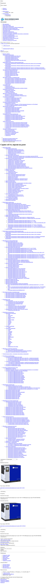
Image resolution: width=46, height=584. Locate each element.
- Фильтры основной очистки (14, 189)
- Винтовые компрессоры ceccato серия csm (16, 273)
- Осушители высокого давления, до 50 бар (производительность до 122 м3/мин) (21, 369)
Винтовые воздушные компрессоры (10, 28)
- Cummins (10, 332)
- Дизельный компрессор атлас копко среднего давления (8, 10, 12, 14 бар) (23, 388)
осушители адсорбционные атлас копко (13, 97)
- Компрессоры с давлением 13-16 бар (15, 161)
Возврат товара (6, 556)
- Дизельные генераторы (13, 198)
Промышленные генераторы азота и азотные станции (16, 88)
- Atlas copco (10, 315)
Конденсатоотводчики (9, 130)
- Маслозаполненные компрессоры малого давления (18, 166)
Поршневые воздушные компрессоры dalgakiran (15, 118)
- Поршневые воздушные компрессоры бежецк (14, 414)
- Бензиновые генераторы (10, 313)
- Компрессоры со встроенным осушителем (16, 164)
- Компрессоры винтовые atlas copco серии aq (17, 204)
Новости (4, 8)
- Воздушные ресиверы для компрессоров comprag (15, 296)
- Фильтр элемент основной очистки (15, 184)
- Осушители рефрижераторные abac (15, 371)
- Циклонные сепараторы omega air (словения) (17, 455)
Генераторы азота (8, 86)
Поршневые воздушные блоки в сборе (13, 114)
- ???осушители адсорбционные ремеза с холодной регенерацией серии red (23, 363)
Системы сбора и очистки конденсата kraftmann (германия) (17, 125)
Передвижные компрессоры (8, 37)
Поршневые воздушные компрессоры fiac (13, 119)
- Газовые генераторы (9, 170)
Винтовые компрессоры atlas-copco (12, 72)
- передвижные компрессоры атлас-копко (13, 385)
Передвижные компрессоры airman (12, 108)
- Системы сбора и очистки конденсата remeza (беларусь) (17, 422)
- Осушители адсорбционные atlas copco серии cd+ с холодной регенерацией (23, 360)
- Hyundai (10, 321)
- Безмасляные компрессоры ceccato (12, 209)
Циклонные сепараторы (10, 134)
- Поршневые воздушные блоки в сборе (13, 401)
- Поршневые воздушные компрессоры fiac (14, 410)
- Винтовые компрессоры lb (13, 265)
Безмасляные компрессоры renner (12, 59)
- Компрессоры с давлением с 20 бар (15, 162)
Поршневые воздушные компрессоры (10, 38)
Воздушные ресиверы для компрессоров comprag (15, 81)
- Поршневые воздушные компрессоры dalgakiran (15, 409)
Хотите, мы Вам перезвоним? (13, 43)
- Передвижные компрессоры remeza (12, 396)
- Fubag (9, 318)
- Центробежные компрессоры (11, 199)
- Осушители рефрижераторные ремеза (16, 382)
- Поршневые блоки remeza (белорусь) (15, 406)
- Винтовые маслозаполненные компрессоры (14, 158)
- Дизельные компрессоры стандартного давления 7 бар (19, 386)
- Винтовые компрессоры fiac (11, 281)
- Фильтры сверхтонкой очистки (14, 191)
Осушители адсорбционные (8, 34)
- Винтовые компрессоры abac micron (15, 244)
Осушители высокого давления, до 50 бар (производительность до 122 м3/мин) (21, 104)
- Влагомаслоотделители (10, 169)
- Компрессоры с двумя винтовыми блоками (17, 163)
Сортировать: (3, 459)
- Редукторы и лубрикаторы (11, 442)
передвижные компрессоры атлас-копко (13, 107)
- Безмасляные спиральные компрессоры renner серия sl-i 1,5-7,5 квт (21, 220)
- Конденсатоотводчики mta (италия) (15, 434)
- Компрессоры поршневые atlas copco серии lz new (18, 207)
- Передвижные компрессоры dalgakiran (13, 394)
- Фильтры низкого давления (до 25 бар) (16, 440)
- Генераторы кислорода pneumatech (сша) (16, 308)
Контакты (5, 9)
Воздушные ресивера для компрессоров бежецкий (15, 78)
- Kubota (9, 341)
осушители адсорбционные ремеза (12, 98)
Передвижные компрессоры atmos (12, 109)
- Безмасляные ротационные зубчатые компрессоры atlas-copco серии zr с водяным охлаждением (25, 236)
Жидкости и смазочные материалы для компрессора (15, 95)
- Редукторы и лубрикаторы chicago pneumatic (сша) (18, 445)
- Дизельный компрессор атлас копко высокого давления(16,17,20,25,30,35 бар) (24, 387)
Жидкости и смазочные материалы (10, 32)
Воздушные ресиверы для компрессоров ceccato (15, 80)
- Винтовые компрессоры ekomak (12, 280)
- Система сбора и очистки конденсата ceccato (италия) (16, 418)
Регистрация (7, 14)
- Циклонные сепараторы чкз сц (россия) (16, 457)
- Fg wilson (10, 334)
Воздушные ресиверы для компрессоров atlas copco (15, 79)
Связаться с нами (6, 555)
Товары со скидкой (7, 560)
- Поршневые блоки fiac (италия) (14, 403)
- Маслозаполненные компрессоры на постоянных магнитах (20, 167)
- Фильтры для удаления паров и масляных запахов (18, 188)
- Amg (9, 314)
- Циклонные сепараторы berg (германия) (16, 449)
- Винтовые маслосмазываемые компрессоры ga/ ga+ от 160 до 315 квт (22, 249)
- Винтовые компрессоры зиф (11, 282)
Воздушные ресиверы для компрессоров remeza (15, 82)
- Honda (9, 320)
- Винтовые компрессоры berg (11, 258)
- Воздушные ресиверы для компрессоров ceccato (15, 295)
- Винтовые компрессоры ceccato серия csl (16, 272)
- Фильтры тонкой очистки (13, 192)
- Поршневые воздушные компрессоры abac (14, 408)
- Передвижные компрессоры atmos (12, 391)
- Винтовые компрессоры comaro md (15, 264)
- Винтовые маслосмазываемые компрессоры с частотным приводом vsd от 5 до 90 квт (25, 255)
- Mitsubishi (10, 342)
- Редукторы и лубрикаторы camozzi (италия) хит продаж (19, 444)
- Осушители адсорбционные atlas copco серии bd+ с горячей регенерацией (23, 358)
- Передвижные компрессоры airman (12, 390)
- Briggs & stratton (11, 317)
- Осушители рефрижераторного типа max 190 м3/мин (16, 370)
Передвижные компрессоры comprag (12, 111)
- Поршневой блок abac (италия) (14, 402)
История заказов (6, 565)
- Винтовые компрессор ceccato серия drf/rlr (16, 268)
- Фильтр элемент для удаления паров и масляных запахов (19, 183)
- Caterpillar (10, 331)
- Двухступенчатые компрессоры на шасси (16, 175)
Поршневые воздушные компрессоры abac (14, 117)
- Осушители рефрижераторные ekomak (16, 378)
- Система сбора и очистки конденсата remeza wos (18, 423)
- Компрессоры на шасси (13, 177)
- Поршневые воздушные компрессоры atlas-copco (15, 407)
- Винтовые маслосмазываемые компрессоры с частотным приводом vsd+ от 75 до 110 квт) (26, 257)
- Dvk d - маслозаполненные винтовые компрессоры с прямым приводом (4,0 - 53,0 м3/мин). (27, 286)
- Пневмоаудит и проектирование (12, 441)
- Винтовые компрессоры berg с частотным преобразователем (20, 262)
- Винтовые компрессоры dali (11, 279)
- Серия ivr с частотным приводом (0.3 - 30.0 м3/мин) (18, 278)
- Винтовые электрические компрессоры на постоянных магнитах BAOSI (23, 156)
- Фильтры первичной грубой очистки (15, 190)
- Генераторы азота (11, 171)
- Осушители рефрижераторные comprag (16, 376)
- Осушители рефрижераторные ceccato (16, 375)
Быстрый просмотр (4, 462)
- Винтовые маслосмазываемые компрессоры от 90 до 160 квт (20, 251)
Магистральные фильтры (10, 131)
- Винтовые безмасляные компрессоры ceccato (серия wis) (19, 210)
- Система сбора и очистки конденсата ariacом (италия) (16, 417)
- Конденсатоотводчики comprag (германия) (17, 432)
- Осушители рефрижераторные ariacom (16, 372)
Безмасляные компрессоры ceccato (12, 57)
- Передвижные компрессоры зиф (12, 397)
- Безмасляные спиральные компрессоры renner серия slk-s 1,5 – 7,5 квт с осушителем (25, 225)
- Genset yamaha (11, 319)
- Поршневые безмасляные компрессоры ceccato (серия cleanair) (21, 211)
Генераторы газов (6, 30)
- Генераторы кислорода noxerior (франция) (16, 306)
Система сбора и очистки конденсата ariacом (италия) (16, 122)
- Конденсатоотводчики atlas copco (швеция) (17, 429)
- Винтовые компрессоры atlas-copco (12, 247)
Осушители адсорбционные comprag (12, 101)
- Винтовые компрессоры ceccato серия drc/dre (17, 277)
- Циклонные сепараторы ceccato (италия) (16, 450)
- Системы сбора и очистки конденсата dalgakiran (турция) (17, 419)
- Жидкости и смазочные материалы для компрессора (16, 351)
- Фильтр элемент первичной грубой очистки (17, 185)
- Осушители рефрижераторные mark (15, 380)
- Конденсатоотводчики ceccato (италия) (16, 431)
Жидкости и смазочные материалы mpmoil (14, 94)
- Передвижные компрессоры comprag (13, 393)
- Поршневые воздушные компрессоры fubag (14, 412)
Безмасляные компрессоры (8, 26)
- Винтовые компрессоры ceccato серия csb (16, 270)
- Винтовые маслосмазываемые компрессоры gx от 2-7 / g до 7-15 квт (22, 248)
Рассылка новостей (7, 567)
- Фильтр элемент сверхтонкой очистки (16, 186)
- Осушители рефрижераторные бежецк (16, 381)
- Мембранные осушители (10, 368)
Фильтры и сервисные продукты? (10, 40)
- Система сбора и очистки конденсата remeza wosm (18, 424)
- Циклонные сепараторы (10, 200)
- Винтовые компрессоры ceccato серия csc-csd (17, 271)
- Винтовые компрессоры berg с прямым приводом (18, 259)
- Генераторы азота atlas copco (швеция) (16, 301)
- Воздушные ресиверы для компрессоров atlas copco (16, 294)
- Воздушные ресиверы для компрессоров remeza (15, 297)
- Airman (9, 329)
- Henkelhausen (11, 336)
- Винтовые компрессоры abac (11, 241)
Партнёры (5, 559)
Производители (6, 558)
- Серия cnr (10, 212)
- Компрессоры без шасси (13, 176)
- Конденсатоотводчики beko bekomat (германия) (18, 430)
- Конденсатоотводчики (10, 180)
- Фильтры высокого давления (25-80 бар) (16, 439)
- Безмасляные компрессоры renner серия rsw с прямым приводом (21, 217)
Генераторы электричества (8, 31)
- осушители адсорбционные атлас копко (13, 356)
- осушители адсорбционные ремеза (12, 361)
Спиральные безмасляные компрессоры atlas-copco (15, 60)
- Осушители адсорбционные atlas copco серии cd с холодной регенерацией (23, 359)
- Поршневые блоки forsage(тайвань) (15, 404)
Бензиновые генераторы (10, 90)
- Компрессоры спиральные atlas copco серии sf (17, 208)
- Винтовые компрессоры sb (13, 266)
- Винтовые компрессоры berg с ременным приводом (18, 261)
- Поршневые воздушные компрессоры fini (14, 411)
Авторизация (8, 15)
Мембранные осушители (10, 103)
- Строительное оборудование (11, 196)
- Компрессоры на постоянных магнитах (16, 152)
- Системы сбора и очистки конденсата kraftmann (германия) (17, 420)
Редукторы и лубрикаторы (10, 133)
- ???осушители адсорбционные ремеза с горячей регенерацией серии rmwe (23, 362)
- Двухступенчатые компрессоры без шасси (16, 174)
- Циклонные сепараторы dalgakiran (15, 453)
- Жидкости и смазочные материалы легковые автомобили (20, 350)
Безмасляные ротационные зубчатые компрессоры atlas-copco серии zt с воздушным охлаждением (25, 68)
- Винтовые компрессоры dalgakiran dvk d (16, 290)
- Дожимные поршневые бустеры (14, 159)
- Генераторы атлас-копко (13, 346)
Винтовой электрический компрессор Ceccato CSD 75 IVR (12, 487)
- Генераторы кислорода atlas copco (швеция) (17, 305)
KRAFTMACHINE (7, 25)
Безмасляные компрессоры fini (11, 58)
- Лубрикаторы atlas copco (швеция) (15, 443)
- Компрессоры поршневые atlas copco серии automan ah (19, 205)
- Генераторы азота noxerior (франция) (15, 302)
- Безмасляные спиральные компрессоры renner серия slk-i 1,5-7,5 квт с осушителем (25, 224)
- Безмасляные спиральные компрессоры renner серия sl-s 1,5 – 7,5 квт (22, 221)
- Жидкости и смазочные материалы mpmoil (14, 349)
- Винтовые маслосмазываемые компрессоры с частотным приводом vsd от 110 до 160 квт (26, 254)
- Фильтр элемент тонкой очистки (15, 187)
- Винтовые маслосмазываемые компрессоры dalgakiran (16, 283)
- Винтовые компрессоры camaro (12, 263)
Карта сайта (5, 557)
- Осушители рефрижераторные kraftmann (16, 379)
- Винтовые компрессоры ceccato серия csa (16, 269)
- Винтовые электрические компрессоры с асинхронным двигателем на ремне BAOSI (25, 157)
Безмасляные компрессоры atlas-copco (13, 55)
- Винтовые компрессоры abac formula (15, 243)
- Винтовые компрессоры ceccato (12, 267)
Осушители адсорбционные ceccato (12, 99)
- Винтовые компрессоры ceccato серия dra (16, 275)
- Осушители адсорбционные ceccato (12, 364)
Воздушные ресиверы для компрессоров (11, 29)
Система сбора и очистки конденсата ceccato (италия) (16, 123)
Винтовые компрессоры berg (11, 73)
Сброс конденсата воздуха (8, 39)
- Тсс (9, 325)
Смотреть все (8, 61)
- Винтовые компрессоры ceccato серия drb (16, 276)
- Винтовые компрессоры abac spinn (15, 246)
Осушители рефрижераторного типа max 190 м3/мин (16, 105)
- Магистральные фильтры (10, 181)
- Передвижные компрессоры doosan (12, 395)
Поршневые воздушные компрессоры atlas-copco (15, 116)
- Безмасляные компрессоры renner (12, 216)
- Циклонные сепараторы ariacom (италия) (16, 447)
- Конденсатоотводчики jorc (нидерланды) (16, 433)
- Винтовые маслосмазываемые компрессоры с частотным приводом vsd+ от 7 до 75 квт (26, 256)
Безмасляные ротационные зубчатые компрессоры (13, 27)
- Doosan (9, 333)
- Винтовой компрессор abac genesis (15, 242)
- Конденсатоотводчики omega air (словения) (17, 435)
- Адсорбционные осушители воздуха (15, 194)
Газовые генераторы (9, 91)
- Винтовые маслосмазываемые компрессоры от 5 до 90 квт (20, 250)
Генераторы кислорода (10, 87)
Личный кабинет (6, 564)
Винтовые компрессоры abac (11, 70)
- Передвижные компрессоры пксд (12, 398)
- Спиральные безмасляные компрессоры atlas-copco (16, 229)
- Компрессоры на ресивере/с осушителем (16, 160)
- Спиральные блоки (12, 154)
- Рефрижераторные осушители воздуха (16, 195)
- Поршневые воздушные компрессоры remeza (14, 413)
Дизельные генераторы (10, 92)
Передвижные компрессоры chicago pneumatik (14, 110)
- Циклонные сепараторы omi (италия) (15, 456)
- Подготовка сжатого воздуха (11, 193)
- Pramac (9, 322)
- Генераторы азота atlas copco (14, 310)
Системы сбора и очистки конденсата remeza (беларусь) (16, 126)
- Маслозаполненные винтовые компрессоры (17, 165)
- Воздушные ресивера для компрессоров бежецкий (15, 293)
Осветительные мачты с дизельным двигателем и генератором (15, 33)
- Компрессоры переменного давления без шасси (18, 178)
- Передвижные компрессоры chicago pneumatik (15, 392)
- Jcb (8, 340)
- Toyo (9, 345)
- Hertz (9, 338)
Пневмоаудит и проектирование (11, 132)
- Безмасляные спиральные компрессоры (16, 150)
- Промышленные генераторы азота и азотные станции (16, 309)
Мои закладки (6, 566)
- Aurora (9, 316)
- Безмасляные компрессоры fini (11, 215)
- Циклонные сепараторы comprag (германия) (17, 451)
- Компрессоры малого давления (14, 151)
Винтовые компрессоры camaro (11, 74)
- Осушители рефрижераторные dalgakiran (16, 377)
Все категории (6, 24)
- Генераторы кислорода (12, 172)
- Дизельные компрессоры (10, 173)
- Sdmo (9, 324)
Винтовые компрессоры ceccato (11, 75)
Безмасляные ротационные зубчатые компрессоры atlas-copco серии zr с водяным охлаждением (24, 67)
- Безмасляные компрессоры (11, 148)
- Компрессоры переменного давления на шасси (17, 179)
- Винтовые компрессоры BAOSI (12, 155)
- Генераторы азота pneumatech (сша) (15, 303)
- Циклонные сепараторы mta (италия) (15, 454)
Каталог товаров (6, 53)
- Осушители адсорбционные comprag (13, 365)
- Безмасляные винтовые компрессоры (15, 149)
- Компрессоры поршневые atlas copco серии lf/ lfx (18, 206)
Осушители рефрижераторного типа (10, 35)
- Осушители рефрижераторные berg (15, 374)
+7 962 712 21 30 (6, 45)
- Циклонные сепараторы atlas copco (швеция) (17, 448)
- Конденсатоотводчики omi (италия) (15, 436)
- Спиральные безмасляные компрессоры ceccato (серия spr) (20, 214)
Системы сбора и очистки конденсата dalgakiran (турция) (17, 124)
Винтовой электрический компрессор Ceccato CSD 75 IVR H (12, 525)
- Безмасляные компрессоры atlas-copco (13, 203)
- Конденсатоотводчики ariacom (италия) (16, 428)
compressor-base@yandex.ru (8, 48)
